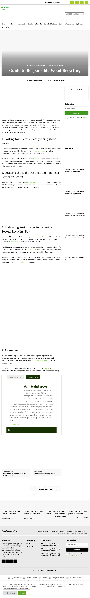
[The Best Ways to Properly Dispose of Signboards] (76, 182)
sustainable (32, 249)
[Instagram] (77, 2)
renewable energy (19, 262)
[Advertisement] (55, 13)
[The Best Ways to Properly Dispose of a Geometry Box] (76, 204)
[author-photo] (6, 516)
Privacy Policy (73, 555)
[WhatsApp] (83, 94)
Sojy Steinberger (35, 80)
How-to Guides (56, 66)
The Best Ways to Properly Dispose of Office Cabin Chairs (76, 236)
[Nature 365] (6, 13)
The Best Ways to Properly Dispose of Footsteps (74, 170)
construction (15, 242)
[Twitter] (73, 94)
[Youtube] (15, 561)
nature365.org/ (14, 424)
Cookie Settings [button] (10, 593)
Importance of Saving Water (44, 474)
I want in (76, 113)
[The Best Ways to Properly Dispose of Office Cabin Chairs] (76, 226)
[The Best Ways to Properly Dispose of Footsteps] (76, 160)
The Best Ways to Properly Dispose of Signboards (74, 192)
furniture (36, 159)
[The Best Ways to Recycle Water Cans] (76, 248)
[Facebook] (72, 2)
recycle (46, 368)
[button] (64, 2)
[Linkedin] (82, 2)
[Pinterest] (86, 2)
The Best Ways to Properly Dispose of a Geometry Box (75, 214)
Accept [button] (22, 593)
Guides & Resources (37, 66)
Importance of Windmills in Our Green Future (14, 474)
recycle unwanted (39, 360)
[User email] (9, 430)
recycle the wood (38, 151)
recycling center (33, 182)
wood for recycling (38, 237)
